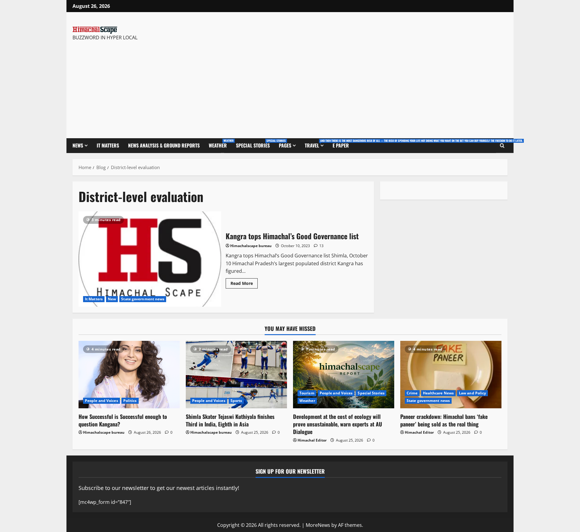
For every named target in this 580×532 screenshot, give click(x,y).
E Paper (341, 145)
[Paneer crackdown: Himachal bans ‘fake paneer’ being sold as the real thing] (450, 374)
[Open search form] (502, 146)
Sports (236, 400)
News (77, 145)
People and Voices (101, 400)
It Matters (108, 145)
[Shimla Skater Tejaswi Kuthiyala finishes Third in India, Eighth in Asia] (236, 374)
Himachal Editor (312, 440)
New (112, 299)
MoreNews (318, 525)
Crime (412, 393)
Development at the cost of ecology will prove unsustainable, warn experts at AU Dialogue (337, 424)
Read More (244, 282)
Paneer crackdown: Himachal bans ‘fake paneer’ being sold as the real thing (444, 420)
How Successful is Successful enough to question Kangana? (123, 420)
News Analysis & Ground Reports (164, 145)
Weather (220, 144)
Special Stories (255, 144)
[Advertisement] (157, 86)
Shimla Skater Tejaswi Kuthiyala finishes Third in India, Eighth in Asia (230, 420)
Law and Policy (472, 393)
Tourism (306, 393)
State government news (142, 299)
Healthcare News (438, 393)
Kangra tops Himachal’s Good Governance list (150, 258)
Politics (130, 400)
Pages (285, 145)
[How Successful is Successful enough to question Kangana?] (129, 374)
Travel (316, 144)
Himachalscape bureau (251, 245)
